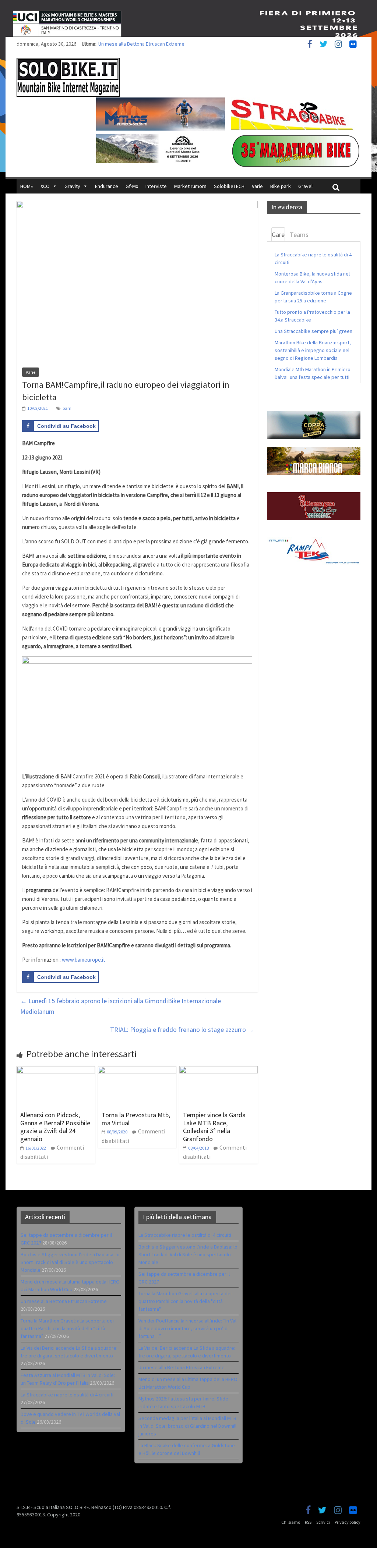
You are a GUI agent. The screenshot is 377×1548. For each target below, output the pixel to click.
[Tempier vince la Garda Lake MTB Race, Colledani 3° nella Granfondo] (218, 1070)
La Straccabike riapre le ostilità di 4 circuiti (67, 1394)
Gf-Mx (132, 186)
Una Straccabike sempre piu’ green (313, 331)
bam (67, 408)
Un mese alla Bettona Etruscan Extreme (141, 43)
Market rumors (190, 186)
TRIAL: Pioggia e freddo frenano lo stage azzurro (182, 1029)
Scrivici (323, 1522)
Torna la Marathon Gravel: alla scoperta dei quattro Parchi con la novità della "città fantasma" (185, 1301)
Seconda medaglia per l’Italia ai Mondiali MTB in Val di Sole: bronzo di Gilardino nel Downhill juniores (187, 1426)
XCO (45, 186)
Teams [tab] (299, 234)
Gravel (305, 186)
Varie (257, 186)
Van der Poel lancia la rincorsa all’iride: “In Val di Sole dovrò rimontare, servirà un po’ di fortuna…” (187, 1328)
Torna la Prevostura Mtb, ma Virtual (136, 1119)
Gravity (72, 186)
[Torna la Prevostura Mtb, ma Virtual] (137, 1070)
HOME (26, 186)
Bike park (280, 186)
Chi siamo (290, 1522)
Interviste (156, 186)
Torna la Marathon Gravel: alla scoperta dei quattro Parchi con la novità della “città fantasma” (67, 1328)
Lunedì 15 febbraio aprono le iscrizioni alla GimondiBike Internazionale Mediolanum (120, 1006)
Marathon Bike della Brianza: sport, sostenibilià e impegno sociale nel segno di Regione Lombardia (313, 350)
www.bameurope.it (83, 959)
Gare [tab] (278, 234)
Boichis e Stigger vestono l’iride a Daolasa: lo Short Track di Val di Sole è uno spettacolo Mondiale (70, 1262)
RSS (308, 1522)
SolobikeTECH (229, 186)
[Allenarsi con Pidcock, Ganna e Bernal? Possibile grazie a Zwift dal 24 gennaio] (56, 1070)
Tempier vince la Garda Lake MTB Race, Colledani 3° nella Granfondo (214, 1127)
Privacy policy (347, 1522)
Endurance (106, 186)
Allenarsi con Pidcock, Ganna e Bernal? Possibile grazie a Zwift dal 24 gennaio (55, 1127)
